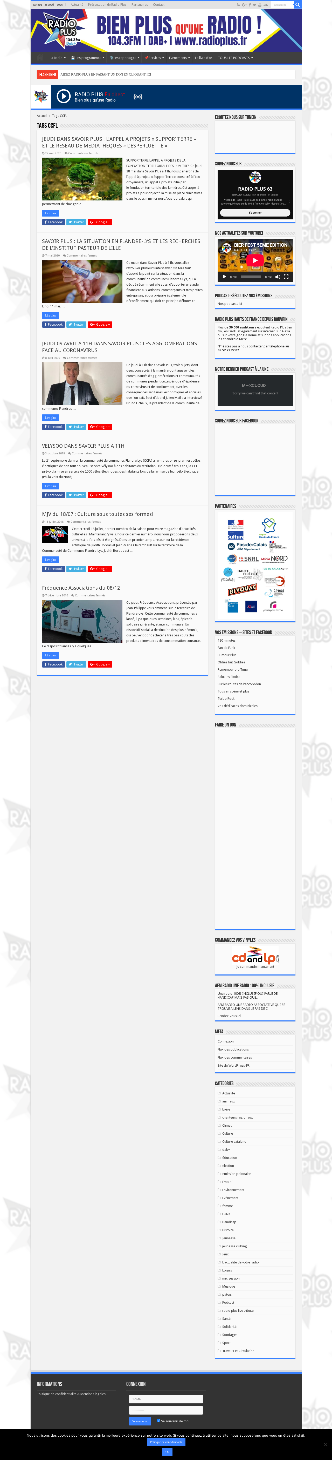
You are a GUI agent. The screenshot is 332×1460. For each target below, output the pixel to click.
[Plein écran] (286, 276)
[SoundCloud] (266, 5)
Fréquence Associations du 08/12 (81, 588)
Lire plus (50, 213)
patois (227, 1294)
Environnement (233, 1190)
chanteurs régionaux (237, 1117)
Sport (226, 1343)
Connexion (226, 1041)
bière (226, 1109)
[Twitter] (254, 5)
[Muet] (277, 276)
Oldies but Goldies (231, 662)
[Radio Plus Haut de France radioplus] (166, 30)
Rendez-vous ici (229, 1016)
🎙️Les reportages (122, 58)
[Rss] (238, 5)
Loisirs (227, 1270)
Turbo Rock (226, 699)
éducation (229, 1158)
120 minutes (227, 640)
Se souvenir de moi (174, 1421)
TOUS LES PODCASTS (234, 58)
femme (227, 1206)
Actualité (77, 4)
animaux (228, 1101)
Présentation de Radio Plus (107, 4)
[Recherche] (298, 5)
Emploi (227, 1182)
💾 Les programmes (86, 58)
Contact (158, 4)
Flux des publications (233, 1049)
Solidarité (229, 1327)
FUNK (226, 1214)
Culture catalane (234, 1141)
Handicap (229, 1222)
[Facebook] (249, 5)
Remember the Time (233, 669)
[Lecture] (224, 276)
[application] (255, 260)
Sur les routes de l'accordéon (239, 684)
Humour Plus (227, 655)
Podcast (228, 1302)
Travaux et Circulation (238, 1351)
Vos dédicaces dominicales (238, 706)
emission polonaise (236, 1174)
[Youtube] (260, 5)
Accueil (40, 57)
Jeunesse (229, 1238)
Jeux (225, 1254)
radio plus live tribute (238, 1311)
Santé (226, 1319)
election (228, 1166)
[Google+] (244, 5)
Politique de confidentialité (166, 1442)
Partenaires (140, 4)
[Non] (325, 1444)
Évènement (230, 1198)
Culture (227, 1133)
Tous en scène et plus (233, 691)
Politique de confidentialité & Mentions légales (71, 1394)
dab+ (226, 1150)
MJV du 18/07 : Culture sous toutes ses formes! (97, 514)
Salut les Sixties (229, 677)
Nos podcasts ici (230, 304)
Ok (167, 1452)
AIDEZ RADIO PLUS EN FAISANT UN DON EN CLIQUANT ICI (105, 74)
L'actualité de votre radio (240, 1262)
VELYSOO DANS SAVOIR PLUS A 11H (83, 446)
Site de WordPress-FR (234, 1065)
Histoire (228, 1230)
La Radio (56, 58)
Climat (227, 1125)
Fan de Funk (226, 648)
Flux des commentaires (235, 1057)
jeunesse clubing (234, 1246)
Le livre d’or (203, 58)
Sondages (229, 1335)
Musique (228, 1286)
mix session (231, 1278)
